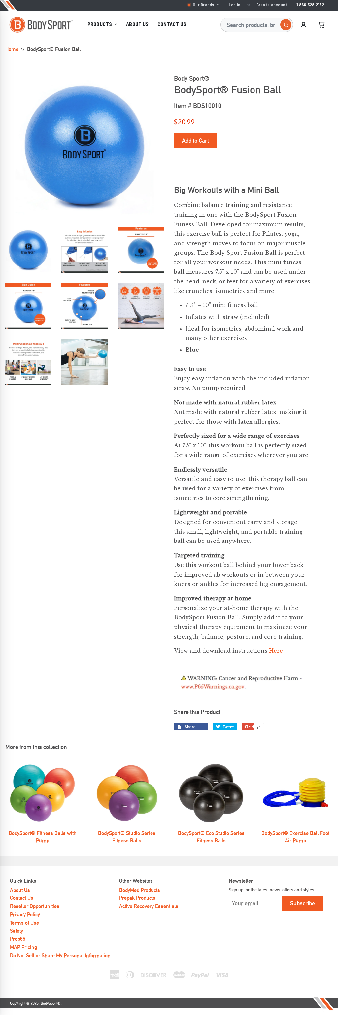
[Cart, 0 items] (321, 24)
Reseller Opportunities (34, 906)
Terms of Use (24, 923)
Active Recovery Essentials (148, 906)
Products (99, 24)
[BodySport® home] (41, 25)
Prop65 (17, 939)
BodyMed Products (139, 890)
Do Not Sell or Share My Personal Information (60, 955)
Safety (16, 931)
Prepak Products (137, 898)
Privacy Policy (25, 914)
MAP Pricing (23, 947)
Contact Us (171, 24)
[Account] (303, 24)
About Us (137, 24)
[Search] (285, 24)
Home (11, 49)
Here (276, 651)
